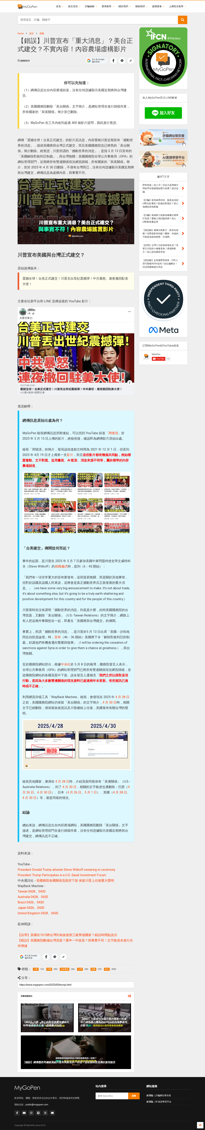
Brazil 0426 (26, 902)
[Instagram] (31, 1113)
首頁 (58, 6)
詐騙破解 (89, 6)
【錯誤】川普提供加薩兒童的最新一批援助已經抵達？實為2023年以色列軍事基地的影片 (104, 1022)
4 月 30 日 (109, 702)
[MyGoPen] (27, 6)
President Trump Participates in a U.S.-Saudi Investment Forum (62, 875)
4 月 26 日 (74, 792)
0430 (41, 891)
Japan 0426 (26, 908)
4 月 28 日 (122, 697)
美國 (41, 33)
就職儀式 (61, 566)
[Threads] (45, 1113)
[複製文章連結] (130, 60)
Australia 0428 (28, 897)
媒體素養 (157, 6)
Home (21, 33)
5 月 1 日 (91, 792)
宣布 (57, 637)
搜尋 (134, 1096)
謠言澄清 (73, 6)
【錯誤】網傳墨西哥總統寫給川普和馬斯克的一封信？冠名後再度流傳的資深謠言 (69, 1062)
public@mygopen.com (37, 1104)
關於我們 (123, 6)
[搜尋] (182, 20)
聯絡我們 (140, 6)
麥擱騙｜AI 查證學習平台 (158, 1101)
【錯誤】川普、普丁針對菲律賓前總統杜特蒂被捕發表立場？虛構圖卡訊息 (46, 1024)
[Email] (52, 1113)
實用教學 (106, 6)
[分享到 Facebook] (113, 60)
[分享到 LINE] (122, 60)
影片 (70, 455)
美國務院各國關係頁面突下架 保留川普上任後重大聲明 (75, 880)
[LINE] (38, 1113)
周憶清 (113, 433)
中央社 (65, 664)
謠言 (31, 33)
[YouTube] (24, 1113)
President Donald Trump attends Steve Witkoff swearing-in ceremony (66, 870)
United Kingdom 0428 (33, 913)
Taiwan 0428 (26, 891)
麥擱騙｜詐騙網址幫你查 (158, 1095)
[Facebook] (17, 1113)
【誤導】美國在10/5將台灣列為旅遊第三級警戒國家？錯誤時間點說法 (67, 935)
